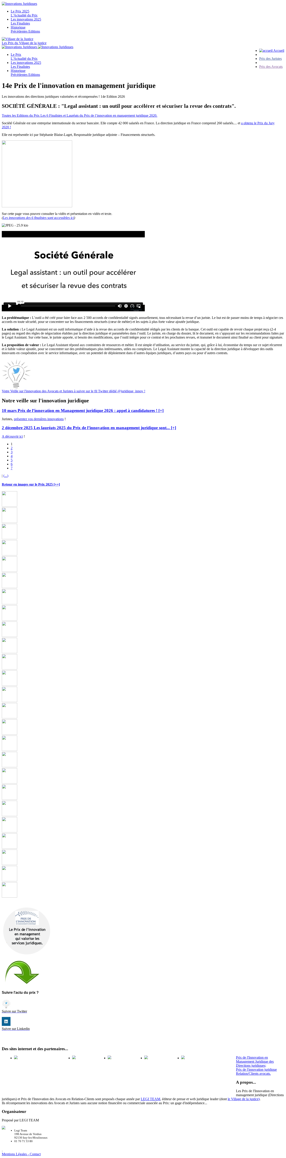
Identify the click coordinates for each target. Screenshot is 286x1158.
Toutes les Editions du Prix (21, 115)
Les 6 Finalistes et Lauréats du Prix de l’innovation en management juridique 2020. (98, 115)
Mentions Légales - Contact (21, 1154)
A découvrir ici (12, 436)
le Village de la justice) (244, 1099)
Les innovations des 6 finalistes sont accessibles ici (38, 218)
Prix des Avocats (271, 67)
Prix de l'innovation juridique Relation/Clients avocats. (256, 1071)
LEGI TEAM (150, 1099)
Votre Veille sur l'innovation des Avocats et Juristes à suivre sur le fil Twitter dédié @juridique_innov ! (73, 391)
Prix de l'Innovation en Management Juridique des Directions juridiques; (255, 1061)
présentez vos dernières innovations (39, 419)
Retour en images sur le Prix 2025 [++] (31, 484)
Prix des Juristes (270, 58)
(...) (5, 476)
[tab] (143, 410)
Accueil (278, 50)
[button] (83, 410)
